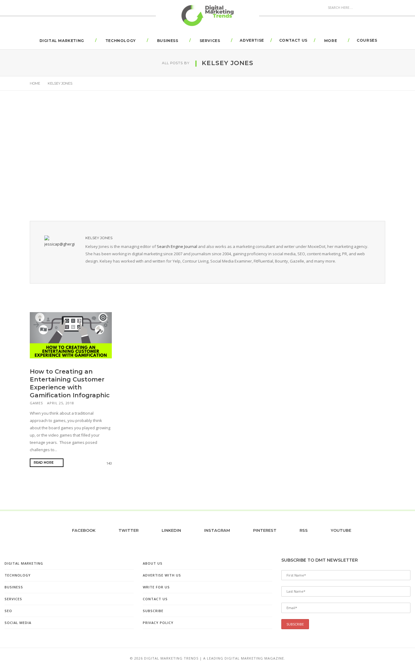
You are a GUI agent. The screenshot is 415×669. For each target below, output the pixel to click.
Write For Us (156, 587)
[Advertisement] (207, 157)
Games (36, 403)
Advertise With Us (162, 575)
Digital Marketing (61, 40)
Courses (367, 40)
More (330, 40)
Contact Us (293, 40)
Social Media (18, 622)
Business (167, 40)
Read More (44, 463)
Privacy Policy (158, 622)
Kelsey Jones (98, 237)
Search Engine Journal (177, 246)
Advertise (252, 40)
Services (210, 40)
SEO (8, 610)
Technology (120, 40)
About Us (153, 563)
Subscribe (153, 610)
